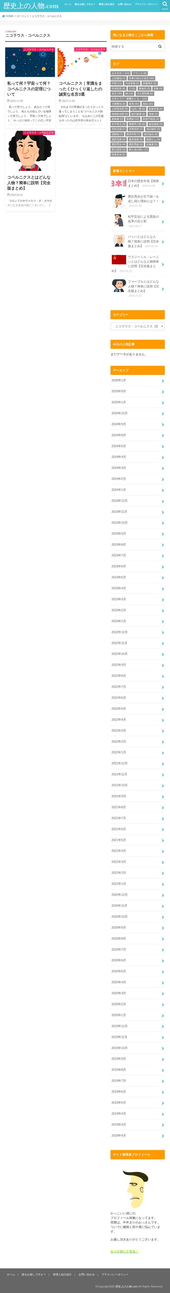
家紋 (148, 103)
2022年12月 (120, 632)
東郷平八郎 (137, 124)
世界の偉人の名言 (141, 78)
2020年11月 (119, 905)
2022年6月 (119, 697)
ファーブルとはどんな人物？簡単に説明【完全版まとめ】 (143, 288)
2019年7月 (119, 1080)
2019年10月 (120, 1048)
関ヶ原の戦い (138, 149)
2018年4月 (119, 1135)
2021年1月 (119, 883)
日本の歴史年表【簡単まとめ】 (143, 183)
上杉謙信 (118, 78)
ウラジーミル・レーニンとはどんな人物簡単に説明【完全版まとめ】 (135, 264)
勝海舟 (144, 88)
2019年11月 (119, 1037)
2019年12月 (120, 1026)
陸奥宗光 (118, 154)
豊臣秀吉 (118, 144)
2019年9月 (119, 1058)
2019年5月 (119, 1102)
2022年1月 (119, 752)
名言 (117, 93)
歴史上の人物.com (30, 6)
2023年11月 (119, 511)
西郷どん (153, 139)
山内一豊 (138, 108)
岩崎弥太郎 (120, 114)
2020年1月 (119, 1015)
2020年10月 (120, 916)
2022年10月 (120, 654)
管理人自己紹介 (107, 4)
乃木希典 (132, 83)
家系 (134, 103)
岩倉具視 (156, 108)
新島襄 (117, 119)
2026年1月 (119, 380)
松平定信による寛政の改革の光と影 (143, 221)
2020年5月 (119, 971)
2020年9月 (119, 927)
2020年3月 (119, 993)
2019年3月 (119, 1124)
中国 (117, 83)
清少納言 (153, 129)
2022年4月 (119, 719)
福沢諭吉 (151, 134)
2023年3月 (119, 599)
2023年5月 (119, 577)
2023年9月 (119, 533)
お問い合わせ (124, 4)
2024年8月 (119, 435)
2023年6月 (119, 566)
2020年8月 (119, 938)
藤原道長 (136, 139)
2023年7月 (119, 555)
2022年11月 (119, 643)
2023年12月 (120, 500)
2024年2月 (119, 478)
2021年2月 (119, 872)
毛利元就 (118, 129)
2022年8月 (119, 675)
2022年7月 (119, 686)
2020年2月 (119, 1004)
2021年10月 (120, 785)
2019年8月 (119, 1069)
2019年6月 (119, 1091)
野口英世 (118, 149)
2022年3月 (119, 730)
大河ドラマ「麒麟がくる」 (129, 98)
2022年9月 (119, 664)
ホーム (68, 4)
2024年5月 (119, 446)
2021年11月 (119, 774)
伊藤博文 (150, 83)
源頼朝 (117, 134)
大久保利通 (145, 93)
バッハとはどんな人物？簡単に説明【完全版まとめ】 (143, 241)
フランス (140, 73)
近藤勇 (152, 144)
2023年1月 (119, 621)
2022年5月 (119, 708)
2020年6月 (119, 960)
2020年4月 (119, 982)
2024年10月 (120, 413)
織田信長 (118, 139)
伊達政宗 (118, 88)
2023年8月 (119, 544)
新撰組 (132, 119)
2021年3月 (119, 861)
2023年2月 (119, 610)
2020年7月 (119, 949)
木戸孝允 (118, 124)
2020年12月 (120, 894)
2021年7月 (119, 818)
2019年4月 (119, 1113)
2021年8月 (119, 807)
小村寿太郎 (120, 108)
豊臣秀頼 (136, 144)
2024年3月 (119, 467)
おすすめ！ (120, 73)
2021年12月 (120, 763)
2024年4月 (119, 457)
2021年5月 (119, 840)
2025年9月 (119, 391)
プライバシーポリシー (146, 4)
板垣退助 (156, 124)
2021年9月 (119, 796)
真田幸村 (133, 134)
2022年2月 (119, 741)
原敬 (158, 88)
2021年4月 (119, 850)
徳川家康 (138, 114)
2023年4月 (119, 588)
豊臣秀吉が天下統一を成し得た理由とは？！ (143, 201)
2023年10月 (120, 522)
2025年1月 (119, 402)
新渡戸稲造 (151, 119)
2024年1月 (119, 489)
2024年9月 (119, 424)
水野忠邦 (136, 129)
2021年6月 (119, 829)
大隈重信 (118, 103)
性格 (153, 114)
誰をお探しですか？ (85, 4)
